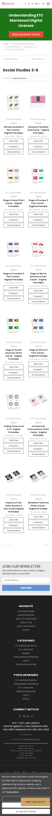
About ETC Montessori (26, 619)
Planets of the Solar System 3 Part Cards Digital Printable (14, 507)
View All (26, 699)
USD (36, 3)
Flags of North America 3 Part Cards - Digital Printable (38, 278)
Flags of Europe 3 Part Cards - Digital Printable (38, 203)
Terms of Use (26, 622)
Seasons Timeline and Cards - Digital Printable (38, 130)
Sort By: (8, 78)
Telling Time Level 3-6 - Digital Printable (13, 429)
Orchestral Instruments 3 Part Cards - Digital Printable (38, 431)
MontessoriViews (26, 615)
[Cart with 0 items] (43, 3)
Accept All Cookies (26, 811)
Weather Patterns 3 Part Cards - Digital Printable (38, 505)
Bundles (26, 653)
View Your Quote (35, 802)
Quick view (13, 141)
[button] (25, 59)
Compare (13, 146)
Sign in (20, 626)
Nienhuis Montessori (26, 691)
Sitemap (26, 630)
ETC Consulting (26, 649)
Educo (26, 660)
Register (31, 626)
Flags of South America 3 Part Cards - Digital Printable (13, 354)
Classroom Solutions (26, 664)
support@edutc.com (31, 739)
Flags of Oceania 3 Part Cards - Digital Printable (13, 276)
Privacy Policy (12, 791)
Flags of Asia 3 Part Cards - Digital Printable (13, 203)
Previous (4, 813)
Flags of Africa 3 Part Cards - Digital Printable (38, 352)
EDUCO (26, 695)
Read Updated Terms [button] (26, 34)
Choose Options (14, 152)
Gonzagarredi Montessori (26, 657)
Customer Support (26, 611)
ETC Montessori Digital (26, 646)
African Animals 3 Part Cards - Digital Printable (14, 130)
